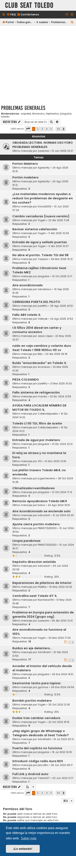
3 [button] (42, 128)
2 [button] (38, 128)
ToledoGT (44, 778)
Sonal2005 (44, 206)
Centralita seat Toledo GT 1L (34, 596)
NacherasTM (46, 599)
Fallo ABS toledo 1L (26, 315)
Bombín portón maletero (32, 701)
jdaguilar (66, 113)
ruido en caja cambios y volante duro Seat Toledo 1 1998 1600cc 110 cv (41, 348)
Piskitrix (42, 587)
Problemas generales (23, 108)
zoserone (43, 151)
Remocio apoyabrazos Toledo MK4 (39, 501)
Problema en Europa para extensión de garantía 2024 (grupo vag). (43, 614)
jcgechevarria (46, 478)
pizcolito (43, 765)
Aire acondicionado (27, 285)
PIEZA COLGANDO (25, 380)
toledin (5, 116)
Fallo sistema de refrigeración (36, 392)
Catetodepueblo (48, 413)
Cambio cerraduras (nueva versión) (41, 216)
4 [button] (46, 128)
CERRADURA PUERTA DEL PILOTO (36, 302)
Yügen (42, 220)
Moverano (38, 113)
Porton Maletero (25, 164)
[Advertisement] (38, 65)
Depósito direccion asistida (34, 562)
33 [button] (58, 128)
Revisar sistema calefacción (34, 229)
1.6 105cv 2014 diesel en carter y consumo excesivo (36, 330)
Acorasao (44, 367)
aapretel (26, 113)
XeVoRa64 (44, 652)
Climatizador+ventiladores (33, 488)
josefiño (42, 306)
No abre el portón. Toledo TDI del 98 (40, 255)
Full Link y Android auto (30, 774)
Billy (40, 354)
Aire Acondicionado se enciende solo (41, 511)
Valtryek (42, 318)
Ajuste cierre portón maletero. (36, 524)
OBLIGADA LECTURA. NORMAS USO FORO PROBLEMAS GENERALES (42, 145)
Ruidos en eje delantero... (32, 648)
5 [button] (51, 128)
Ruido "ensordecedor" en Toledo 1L (39, 363)
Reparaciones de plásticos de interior (42, 583)
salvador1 (44, 515)
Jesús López (45, 336)
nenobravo (44, 289)
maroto (42, 396)
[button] (28, 128)
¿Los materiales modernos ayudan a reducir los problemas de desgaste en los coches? (42, 198)
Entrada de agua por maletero (36, 440)
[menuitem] (11, 14)
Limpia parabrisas (26, 541)
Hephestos (52, 113)
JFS (40, 461)
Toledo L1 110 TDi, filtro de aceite (37, 423)
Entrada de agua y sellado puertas (39, 242)
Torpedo (43, 259)
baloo (41, 505)
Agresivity (44, 167)
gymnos (43, 687)
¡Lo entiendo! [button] (22, 848)
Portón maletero (25, 177)
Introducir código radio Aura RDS (37, 761)
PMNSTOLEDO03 (47, 528)
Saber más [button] (28, 838)
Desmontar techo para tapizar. (36, 683)
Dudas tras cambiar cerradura (36, 718)
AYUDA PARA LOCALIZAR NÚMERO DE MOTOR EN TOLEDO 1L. (39, 407)
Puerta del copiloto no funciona (37, 748)
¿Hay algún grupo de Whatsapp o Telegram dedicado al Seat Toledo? (40, 733)
